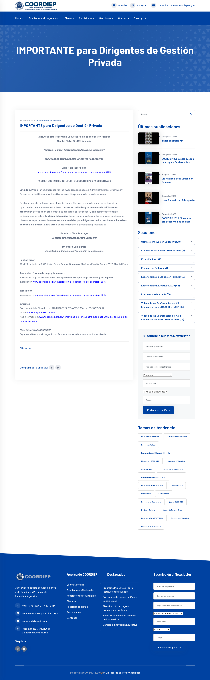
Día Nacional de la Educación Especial (177, 180)
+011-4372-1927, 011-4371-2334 (38, 605)
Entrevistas (146, 494)
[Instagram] (17, 649)
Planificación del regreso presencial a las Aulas (116, 608)
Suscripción (140, 18)
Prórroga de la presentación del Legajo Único (120, 598)
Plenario (69, 18)
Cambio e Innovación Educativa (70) (160, 241)
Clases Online (176, 485)
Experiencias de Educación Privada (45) (163, 276)
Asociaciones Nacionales (80, 590)
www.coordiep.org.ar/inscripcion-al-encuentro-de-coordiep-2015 (74, 171)
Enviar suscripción (157, 410)
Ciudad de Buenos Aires (172, 510)
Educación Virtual (148, 445)
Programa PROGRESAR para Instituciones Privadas (118, 589)
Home (18, 18)
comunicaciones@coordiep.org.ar (176, 5)
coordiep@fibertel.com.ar (41, 312)
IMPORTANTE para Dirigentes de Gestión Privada (61, 125)
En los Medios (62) (151, 259)
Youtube (122, 5)
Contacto (123, 18)
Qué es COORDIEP (176, 502)
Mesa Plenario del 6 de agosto (178, 200)
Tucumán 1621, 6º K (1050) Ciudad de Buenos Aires (36, 630)
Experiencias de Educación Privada (155, 453)
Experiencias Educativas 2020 (153, 477)
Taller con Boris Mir (172, 140)
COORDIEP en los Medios (177, 437)
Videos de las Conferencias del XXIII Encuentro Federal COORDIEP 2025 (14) (162, 317)
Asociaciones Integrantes (43, 18)
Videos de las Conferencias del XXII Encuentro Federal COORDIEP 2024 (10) (162, 305)
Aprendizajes (146, 469)
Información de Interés (49, 120)
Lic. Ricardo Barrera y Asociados (123, 672)
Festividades (163, 494)
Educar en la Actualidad (151, 526)
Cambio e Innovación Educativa (120, 624)
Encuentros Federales (150, 437)
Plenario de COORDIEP (150, 461)
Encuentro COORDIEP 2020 (152, 518)
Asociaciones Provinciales (81, 595)
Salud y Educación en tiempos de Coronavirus (119, 617)
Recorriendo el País (77, 606)
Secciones (105, 18)
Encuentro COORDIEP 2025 (152, 485)
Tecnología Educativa (180, 518)
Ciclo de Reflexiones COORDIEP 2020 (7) (163, 250)
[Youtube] (24, 649)
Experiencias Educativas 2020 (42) (160, 285)
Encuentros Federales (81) (155, 267)
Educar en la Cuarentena (151, 502)
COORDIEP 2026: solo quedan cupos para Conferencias (178, 160)
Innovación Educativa (176, 461)
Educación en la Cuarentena (171, 469)
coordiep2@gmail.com (34, 620)
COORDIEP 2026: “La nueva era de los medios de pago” (176, 220)
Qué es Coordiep (75, 584)
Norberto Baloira (148, 510)
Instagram (142, 5)
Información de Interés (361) (156, 294)
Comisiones (86, 18)
